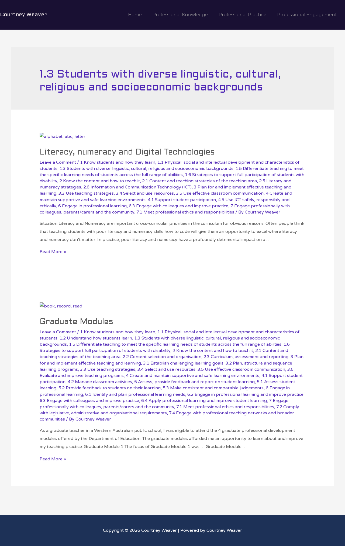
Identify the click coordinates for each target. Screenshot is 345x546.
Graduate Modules (76, 322)
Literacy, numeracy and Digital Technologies (127, 152)
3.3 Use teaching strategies (86, 193)
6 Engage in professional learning (92, 206)
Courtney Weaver (23, 14)
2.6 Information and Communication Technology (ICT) (137, 187)
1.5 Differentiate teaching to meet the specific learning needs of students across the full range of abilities (175, 344)
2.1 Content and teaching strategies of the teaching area (199, 181)
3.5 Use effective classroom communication (220, 193)
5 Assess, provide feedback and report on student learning (194, 381)
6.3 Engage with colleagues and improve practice (178, 206)
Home (135, 14)
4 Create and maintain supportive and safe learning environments (192, 375)
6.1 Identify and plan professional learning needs (135, 394)
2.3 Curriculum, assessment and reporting (245, 356)
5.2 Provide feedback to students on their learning (109, 388)
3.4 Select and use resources (145, 193)
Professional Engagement (307, 14)
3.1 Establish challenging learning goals (183, 363)
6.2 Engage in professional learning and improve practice (245, 394)
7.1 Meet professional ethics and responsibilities (185, 212)
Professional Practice (242, 14)
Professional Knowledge (180, 14)
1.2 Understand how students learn (96, 338)
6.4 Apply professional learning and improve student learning (204, 400)
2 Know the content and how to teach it (99, 181)
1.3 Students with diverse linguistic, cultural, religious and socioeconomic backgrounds (146, 168)
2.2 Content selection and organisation (162, 356)
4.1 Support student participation (182, 199)
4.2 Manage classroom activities (100, 381)
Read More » (53, 251)
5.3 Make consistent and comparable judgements (213, 388)
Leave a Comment (58, 162)
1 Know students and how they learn (117, 162)
